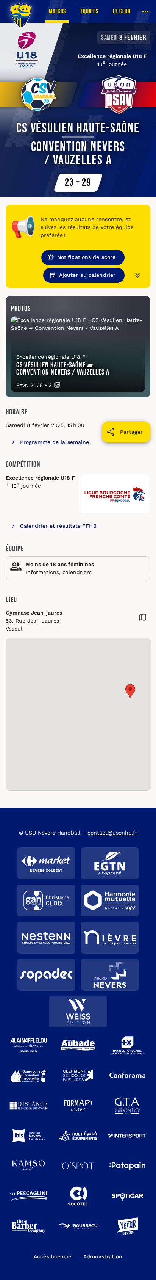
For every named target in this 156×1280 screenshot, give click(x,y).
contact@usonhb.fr (112, 833)
